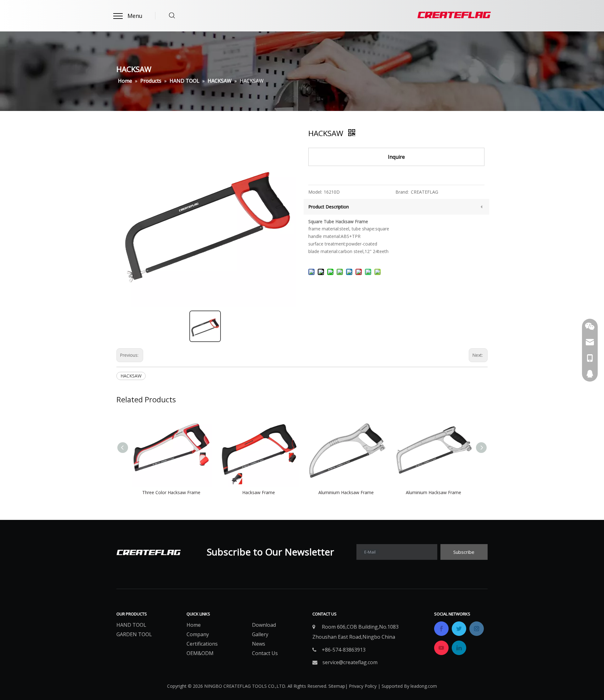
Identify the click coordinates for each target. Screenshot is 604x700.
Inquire (396, 156)
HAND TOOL (131, 624)
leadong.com (424, 686)
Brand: (402, 192)
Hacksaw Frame (258, 492)
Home (194, 624)
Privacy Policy (363, 686)
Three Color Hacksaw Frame (171, 492)
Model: (315, 192)
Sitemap (336, 686)
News (258, 643)
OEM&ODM (200, 653)
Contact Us (265, 653)
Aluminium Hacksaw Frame (346, 492)
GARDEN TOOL (134, 634)
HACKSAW (131, 376)
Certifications (202, 643)
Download (264, 624)
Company (198, 634)
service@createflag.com (350, 662)
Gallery (260, 634)
